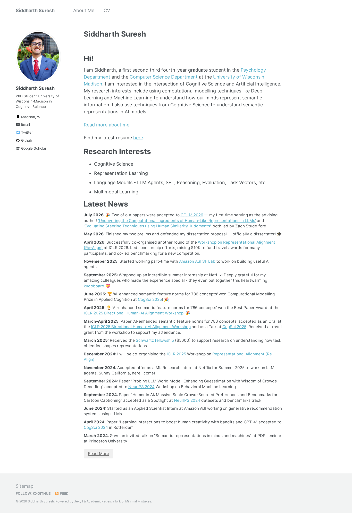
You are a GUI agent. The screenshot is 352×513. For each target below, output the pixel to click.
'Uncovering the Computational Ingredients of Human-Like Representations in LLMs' (177, 220)
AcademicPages (99, 501)
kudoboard (94, 286)
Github (26, 140)
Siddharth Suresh (35, 10)
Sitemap (24, 486)
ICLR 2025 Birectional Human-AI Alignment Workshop (133, 313)
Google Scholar (33, 148)
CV (107, 10)
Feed (64, 493)
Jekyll (78, 501)
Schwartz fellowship (155, 340)
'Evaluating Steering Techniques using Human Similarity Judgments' (147, 226)
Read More (98, 453)
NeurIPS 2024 (141, 386)
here (138, 137)
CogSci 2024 (96, 427)
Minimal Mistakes (138, 501)
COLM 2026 (192, 214)
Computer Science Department (164, 77)
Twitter (26, 132)
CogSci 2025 (150, 299)
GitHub (44, 493)
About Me (83, 10)
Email (25, 124)
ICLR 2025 (177, 354)
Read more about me (106, 124)
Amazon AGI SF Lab (197, 261)
